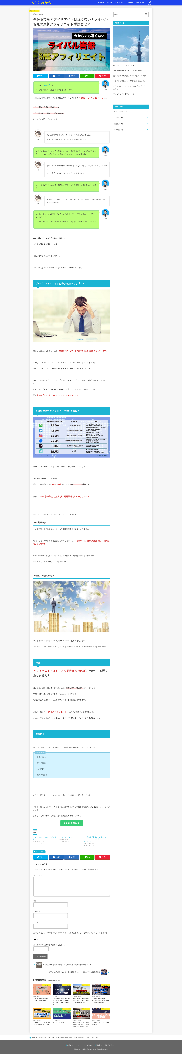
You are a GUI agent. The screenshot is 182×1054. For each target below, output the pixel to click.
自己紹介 (101, 2)
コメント (37, 875)
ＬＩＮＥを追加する (71, 823)
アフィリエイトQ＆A (66, 837)
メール (37, 911)
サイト (35, 922)
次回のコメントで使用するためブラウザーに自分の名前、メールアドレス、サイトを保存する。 (72, 933)
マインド (109, 2)
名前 (36, 901)
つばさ (45, 85)
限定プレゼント (141, 2)
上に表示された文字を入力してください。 (49, 945)
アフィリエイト (120, 2)
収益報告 (130, 2)
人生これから (41, 2)
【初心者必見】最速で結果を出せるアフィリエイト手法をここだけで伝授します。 (95, 839)
